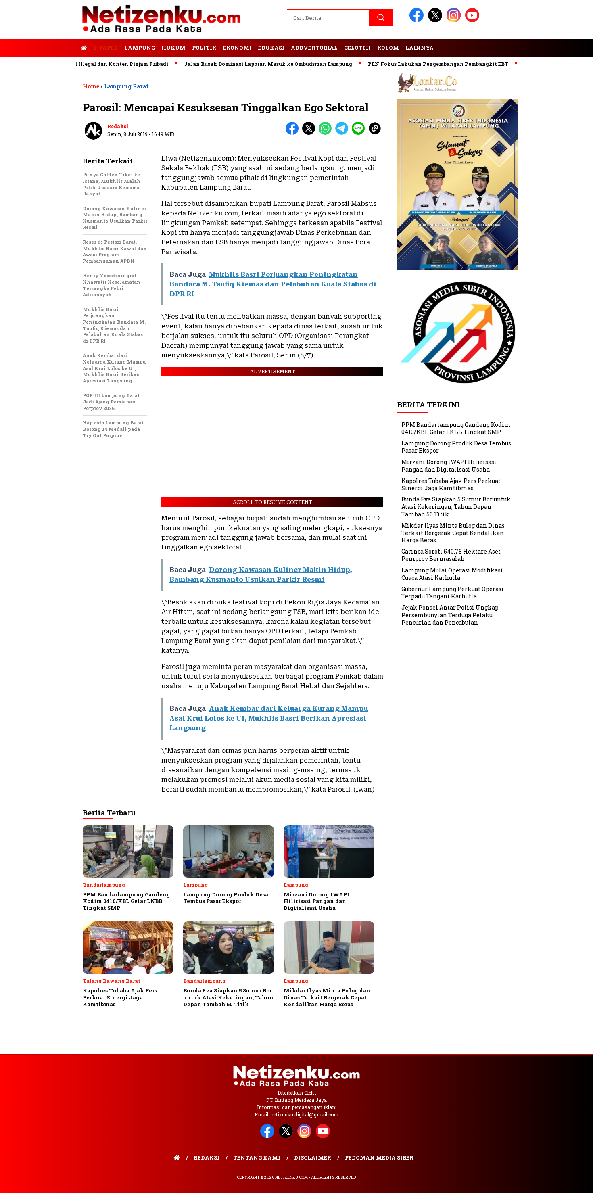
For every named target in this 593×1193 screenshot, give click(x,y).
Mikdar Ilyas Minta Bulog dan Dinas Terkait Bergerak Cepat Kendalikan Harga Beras (453, 533)
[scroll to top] (568, 1180)
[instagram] (455, 20)
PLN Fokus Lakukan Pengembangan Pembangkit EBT (413, 64)
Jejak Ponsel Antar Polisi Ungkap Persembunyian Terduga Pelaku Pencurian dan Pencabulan (450, 615)
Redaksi (117, 126)
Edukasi (271, 47)
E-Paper (106, 47)
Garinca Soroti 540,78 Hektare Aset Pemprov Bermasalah (451, 554)
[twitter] (436, 20)
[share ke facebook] (294, 133)
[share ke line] (360, 133)
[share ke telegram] (343, 133)
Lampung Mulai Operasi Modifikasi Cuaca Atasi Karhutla (452, 573)
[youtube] (473, 20)
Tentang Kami (256, 1157)
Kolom (388, 47)
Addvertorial (314, 47)
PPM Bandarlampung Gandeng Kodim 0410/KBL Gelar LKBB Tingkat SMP (456, 427)
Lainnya (419, 47)
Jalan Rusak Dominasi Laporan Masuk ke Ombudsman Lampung (243, 64)
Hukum (173, 47)
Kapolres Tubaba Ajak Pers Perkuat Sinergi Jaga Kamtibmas (451, 484)
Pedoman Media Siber (379, 1157)
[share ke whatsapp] (327, 133)
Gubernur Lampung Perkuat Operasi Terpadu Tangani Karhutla (452, 592)
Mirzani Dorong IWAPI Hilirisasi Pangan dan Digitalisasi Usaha (449, 465)
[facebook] (417, 20)
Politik (204, 47)
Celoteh (357, 47)
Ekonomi (237, 47)
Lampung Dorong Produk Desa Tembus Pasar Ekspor (456, 446)
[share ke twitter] (310, 133)
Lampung (139, 47)
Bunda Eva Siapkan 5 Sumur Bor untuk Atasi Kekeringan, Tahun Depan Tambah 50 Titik (456, 506)
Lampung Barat (126, 86)
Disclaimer (312, 1157)
